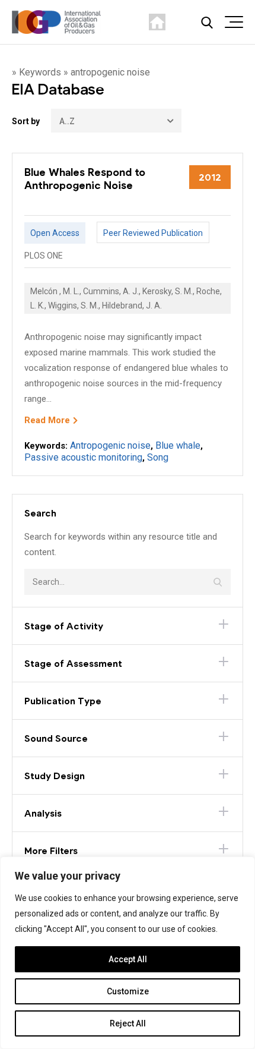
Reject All (128, 1023)
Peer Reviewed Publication (153, 233)
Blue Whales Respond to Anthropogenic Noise (84, 178)
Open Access (54, 233)
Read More (47, 420)
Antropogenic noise (110, 445)
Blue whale (177, 445)
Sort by (26, 121)
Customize (128, 991)
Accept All (128, 959)
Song (157, 457)
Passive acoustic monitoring (83, 457)
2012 (210, 176)
